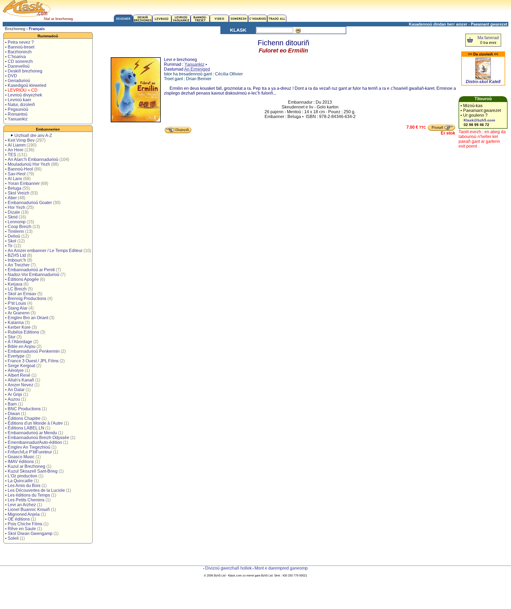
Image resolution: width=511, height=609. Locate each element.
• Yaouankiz (16, 119)
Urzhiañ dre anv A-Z (33, 135)
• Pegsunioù (16, 109)
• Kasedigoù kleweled (25, 85)
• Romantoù (16, 114)
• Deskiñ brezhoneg (23, 71)
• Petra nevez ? (19, 42)
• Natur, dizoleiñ (20, 104)
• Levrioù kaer (18, 100)
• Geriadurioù (17, 80)
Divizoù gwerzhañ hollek (228, 568)
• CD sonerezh (19, 61)
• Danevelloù (17, 66)
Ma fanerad (488, 37)
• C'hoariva (15, 56)
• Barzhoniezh (18, 52)
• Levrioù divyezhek (23, 95)
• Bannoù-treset (19, 47)
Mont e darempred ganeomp (281, 568)
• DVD (11, 76)
